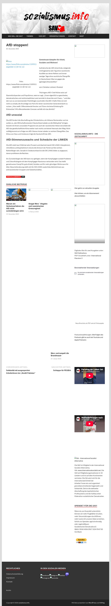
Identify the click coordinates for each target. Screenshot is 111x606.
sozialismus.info (24, 603)
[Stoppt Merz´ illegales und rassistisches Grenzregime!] (39, 195)
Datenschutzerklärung (14, 574)
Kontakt (72, 36)
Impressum (10, 578)
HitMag (101, 603)
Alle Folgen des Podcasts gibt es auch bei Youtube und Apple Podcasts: (88, 337)
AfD (23, 177)
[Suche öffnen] (103, 36)
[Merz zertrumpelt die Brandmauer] (61, 270)
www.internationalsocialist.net (89, 470)
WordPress (92, 603)
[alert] (89, 273)
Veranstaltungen (57, 36)
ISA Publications (80, 253)
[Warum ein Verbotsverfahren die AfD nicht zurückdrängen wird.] (16, 195)
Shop (81, 36)
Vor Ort (42, 36)
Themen (30, 36)
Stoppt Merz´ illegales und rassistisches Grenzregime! (38, 206)
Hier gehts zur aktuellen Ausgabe (86, 188)
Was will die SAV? (15, 36)
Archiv (8, 590)
